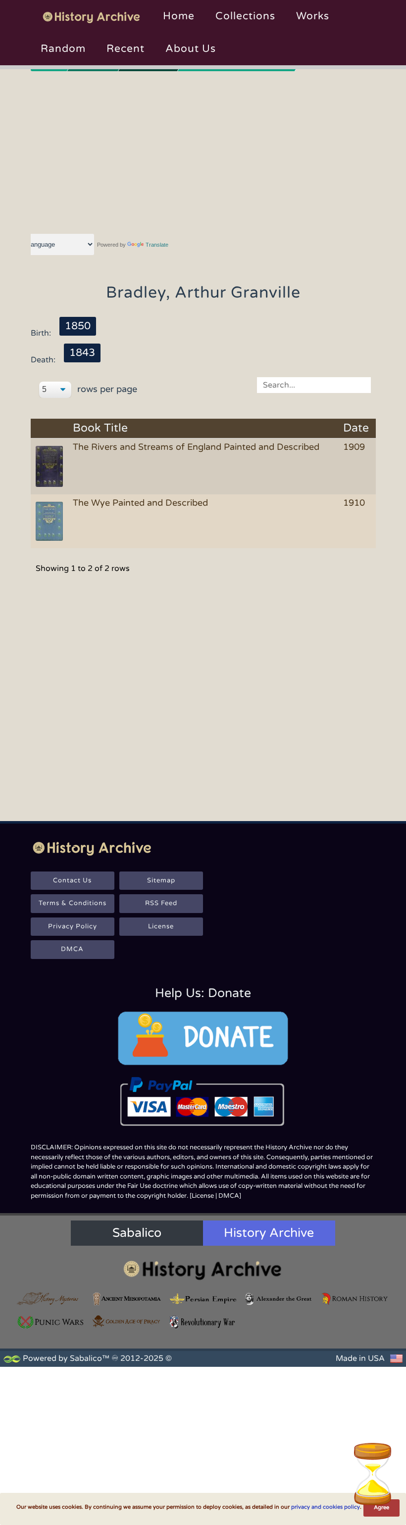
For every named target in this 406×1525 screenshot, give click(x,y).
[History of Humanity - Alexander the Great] (279, 1299)
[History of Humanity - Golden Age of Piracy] (127, 1321)
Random (63, 49)
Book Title (100, 428)
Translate (157, 245)
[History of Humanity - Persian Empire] (203, 1299)
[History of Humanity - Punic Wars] (51, 1322)
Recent (125, 49)
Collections (245, 16)
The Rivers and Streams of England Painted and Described (196, 446)
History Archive (269, 1232)
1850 (78, 326)
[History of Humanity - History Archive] (203, 1269)
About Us (190, 49)
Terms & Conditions (72, 903)
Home (179, 16)
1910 (354, 502)
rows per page (106, 389)
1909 (354, 446)
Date (356, 428)
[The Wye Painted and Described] (51, 520)
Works (312, 16)
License (161, 926)
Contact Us (72, 880)
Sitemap (161, 880)
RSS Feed (161, 903)
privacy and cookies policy (325, 1507)
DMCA (72, 949)
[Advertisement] (203, 151)
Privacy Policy (72, 926)
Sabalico (136, 1232)
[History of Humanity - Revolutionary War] (203, 1322)
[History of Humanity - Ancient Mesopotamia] (127, 1299)
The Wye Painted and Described (140, 502)
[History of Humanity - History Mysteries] (51, 1299)
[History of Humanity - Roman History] (355, 1299)
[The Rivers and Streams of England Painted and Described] (51, 465)
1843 (82, 353)
